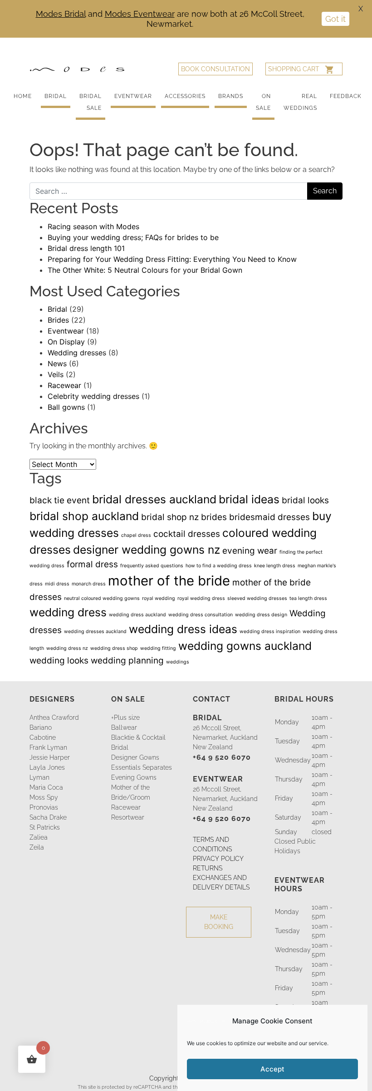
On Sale (263, 102)
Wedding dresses (77, 352)
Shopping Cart (293, 69)
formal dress (92, 564)
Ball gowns (66, 407)
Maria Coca (46, 787)
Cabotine (42, 737)
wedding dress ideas (183, 629)
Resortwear (127, 817)
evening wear (249, 551)
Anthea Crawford (54, 717)
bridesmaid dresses (269, 517)
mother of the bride (169, 581)
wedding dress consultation (200, 615)
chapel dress (136, 535)
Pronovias (43, 807)
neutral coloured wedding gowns (102, 598)
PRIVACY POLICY (218, 858)
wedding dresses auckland (95, 631)
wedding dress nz (67, 648)
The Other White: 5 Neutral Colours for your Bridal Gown (145, 270)
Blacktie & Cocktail (138, 737)
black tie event (59, 500)
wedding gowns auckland (245, 646)
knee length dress (274, 566)
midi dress (57, 584)
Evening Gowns (134, 777)
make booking (218, 922)
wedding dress (68, 612)
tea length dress (308, 598)
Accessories (185, 96)
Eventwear (133, 96)
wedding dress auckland (137, 615)
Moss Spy (43, 797)
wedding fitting (158, 648)
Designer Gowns (135, 757)
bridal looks (305, 500)
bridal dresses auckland (154, 499)
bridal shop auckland (84, 516)
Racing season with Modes (93, 226)
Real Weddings (300, 102)
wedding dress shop (114, 648)
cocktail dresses (186, 534)
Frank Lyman (48, 747)
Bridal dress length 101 (86, 248)
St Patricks (44, 827)
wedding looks (58, 660)
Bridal (55, 96)
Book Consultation (215, 69)
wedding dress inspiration (270, 631)
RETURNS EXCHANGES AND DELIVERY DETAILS (221, 878)
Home (23, 96)
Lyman (39, 777)
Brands (230, 96)
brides (214, 517)
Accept (272, 1069)
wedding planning (127, 660)
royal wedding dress (201, 598)
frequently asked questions (151, 566)
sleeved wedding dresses (257, 598)
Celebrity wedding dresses (93, 396)
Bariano (40, 727)
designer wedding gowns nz (146, 549)
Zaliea (38, 837)
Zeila (36, 847)
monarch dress (89, 584)
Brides (58, 319)
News (57, 363)
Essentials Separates (141, 767)
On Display (66, 341)
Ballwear (124, 727)
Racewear (64, 385)
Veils (56, 374)
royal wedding (158, 598)
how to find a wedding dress (219, 566)
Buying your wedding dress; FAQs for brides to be (133, 237)
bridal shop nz (170, 517)
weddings (177, 662)
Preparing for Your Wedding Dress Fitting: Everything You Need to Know (172, 259)
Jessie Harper (49, 757)
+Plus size (125, 717)
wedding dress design (261, 615)
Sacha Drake (48, 817)
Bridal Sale (90, 102)
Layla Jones (47, 767)
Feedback (346, 96)
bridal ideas (249, 499)
